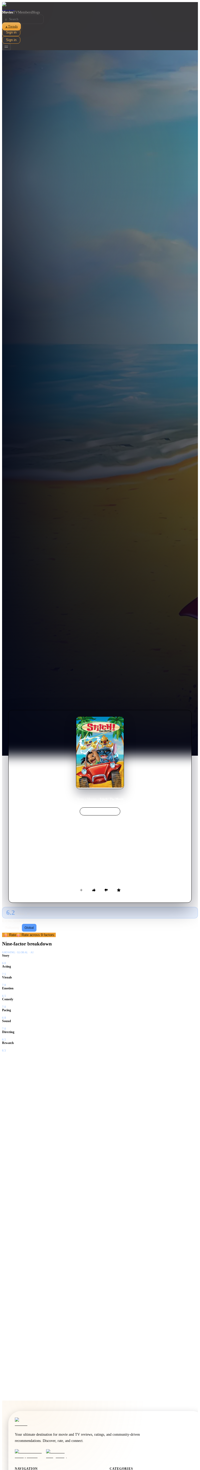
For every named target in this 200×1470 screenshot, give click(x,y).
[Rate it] (119, 890)
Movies (7, 12)
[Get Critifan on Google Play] (60, 1454)
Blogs (36, 12)
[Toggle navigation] (6, 47)
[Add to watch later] (81, 890)
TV (15, 12)
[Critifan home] (100, 6)
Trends (11, 26)
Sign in (11, 32)
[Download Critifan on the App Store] (29, 1454)
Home (80, 799)
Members (25, 12)
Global (29, 927)
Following (12, 927)
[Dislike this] (106, 890)
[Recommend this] (94, 890)
